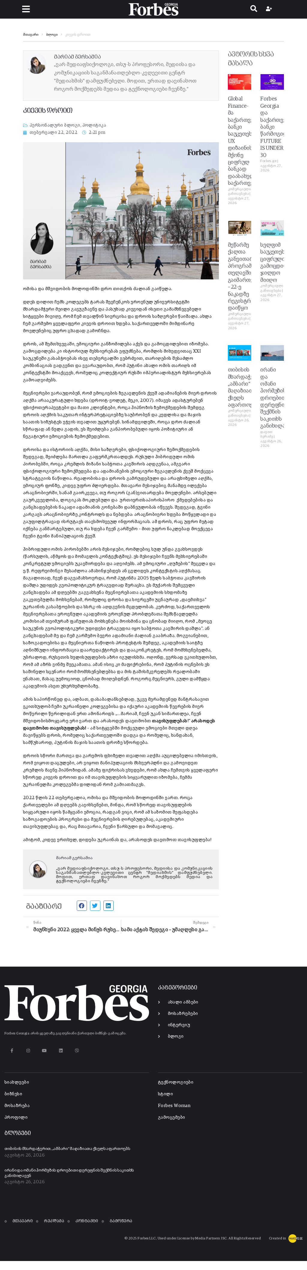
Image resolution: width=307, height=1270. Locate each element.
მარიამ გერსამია (74, 858)
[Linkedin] (61, 1050)
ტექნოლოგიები (175, 1082)
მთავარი (30, 35)
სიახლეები (16, 1082)
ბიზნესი (13, 1094)
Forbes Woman (174, 1105)
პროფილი (16, 1117)
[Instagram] (28, 1050)
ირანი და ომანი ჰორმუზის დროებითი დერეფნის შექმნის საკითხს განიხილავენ (277, 398)
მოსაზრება (17, 1105)
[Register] (269, 9)
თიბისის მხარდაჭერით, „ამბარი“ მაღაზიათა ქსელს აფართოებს (67, 1149)
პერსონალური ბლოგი (55, 125)
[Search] (254, 9)
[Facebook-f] (12, 1050)
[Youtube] (44, 1050)
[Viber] (77, 1050)
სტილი (165, 1094)
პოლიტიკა (94, 125)
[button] (26, 9)
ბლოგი (52, 35)
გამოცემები (171, 1117)
